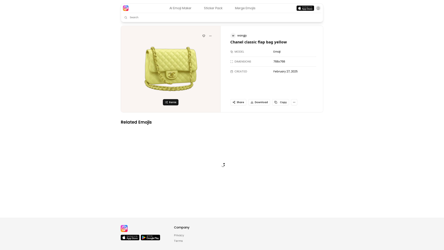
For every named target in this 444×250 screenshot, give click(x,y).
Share (240, 102)
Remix (172, 102)
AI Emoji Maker (180, 8)
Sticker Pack (213, 8)
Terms (178, 241)
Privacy (179, 235)
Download (261, 102)
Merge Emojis (245, 8)
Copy (283, 102)
